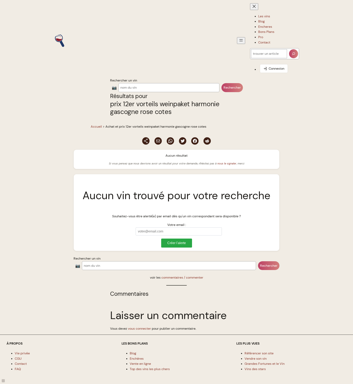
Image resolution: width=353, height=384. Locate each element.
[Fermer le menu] (254, 6)
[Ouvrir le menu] (241, 40)
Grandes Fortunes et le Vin (265, 364)
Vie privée (22, 353)
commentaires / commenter (182, 277)
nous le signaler (226, 163)
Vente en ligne (140, 364)
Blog (133, 353)
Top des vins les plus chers (150, 369)
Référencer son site (259, 353)
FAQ (18, 369)
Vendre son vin (256, 358)
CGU (18, 358)
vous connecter (139, 328)
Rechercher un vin (123, 80)
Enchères (137, 358)
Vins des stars (255, 369)
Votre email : (176, 225)
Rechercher (232, 87)
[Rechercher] (293, 53)
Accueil (96, 126)
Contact (21, 364)
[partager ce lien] (146, 141)
